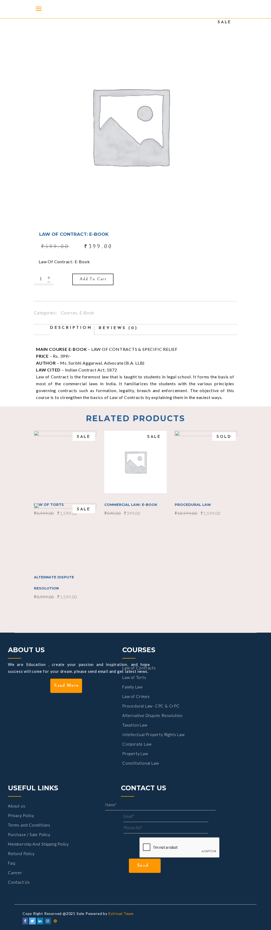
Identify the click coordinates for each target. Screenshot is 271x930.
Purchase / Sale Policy (29, 834)
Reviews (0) (118, 328)
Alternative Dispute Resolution (152, 715)
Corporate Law (136, 744)
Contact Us (19, 882)
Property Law (135, 753)
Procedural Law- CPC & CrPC (151, 706)
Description (71, 328)
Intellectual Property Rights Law (153, 734)
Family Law (132, 686)
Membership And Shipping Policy (38, 844)
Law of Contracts (139, 667)
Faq (11, 863)
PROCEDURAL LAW (193, 504)
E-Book (86, 312)
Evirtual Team (121, 913)
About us (16, 806)
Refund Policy (21, 853)
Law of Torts (134, 677)
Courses (69, 312)
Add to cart (93, 278)
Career (15, 872)
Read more (206, 461)
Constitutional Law (140, 763)
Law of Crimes (136, 696)
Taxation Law (134, 725)
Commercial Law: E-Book (130, 504)
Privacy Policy (21, 815)
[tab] (72, 328)
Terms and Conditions (29, 825)
